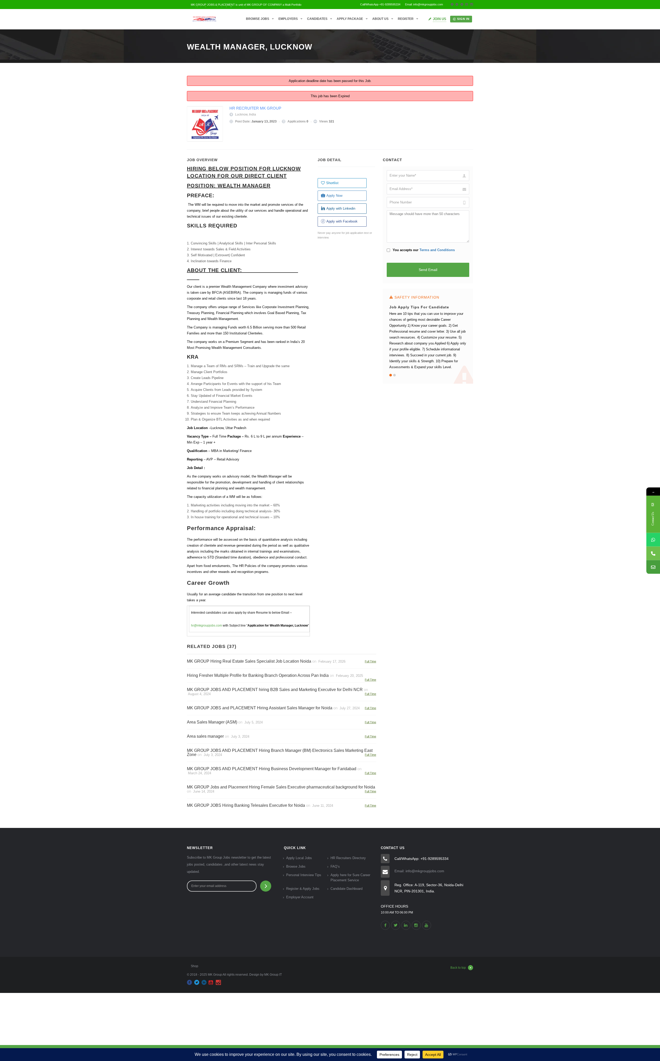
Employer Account (300, 897)
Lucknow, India (245, 114)
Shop (194, 966)
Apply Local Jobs (299, 858)
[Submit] (265, 886)
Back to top (458, 967)
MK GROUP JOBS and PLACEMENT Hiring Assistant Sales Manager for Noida (259, 708)
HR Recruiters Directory (348, 858)
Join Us (439, 19)
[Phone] (653, 553)
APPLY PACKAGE (350, 19)
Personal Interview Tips (303, 875)
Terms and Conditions (437, 250)
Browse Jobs (257, 19)
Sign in (463, 18)
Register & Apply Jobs (302, 889)
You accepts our (423, 250)
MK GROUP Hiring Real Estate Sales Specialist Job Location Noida (249, 661)
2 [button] (394, 375)
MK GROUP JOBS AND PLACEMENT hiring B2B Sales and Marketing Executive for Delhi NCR (275, 689)
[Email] (653, 567)
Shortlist (332, 183)
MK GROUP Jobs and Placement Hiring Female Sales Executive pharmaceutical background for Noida (281, 787)
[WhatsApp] (653, 539)
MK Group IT (273, 974)
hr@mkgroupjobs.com (206, 625)
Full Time (370, 661)
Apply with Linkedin (340, 208)
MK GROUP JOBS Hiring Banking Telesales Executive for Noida (246, 805)
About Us (380, 19)
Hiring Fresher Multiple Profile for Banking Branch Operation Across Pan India (258, 675)
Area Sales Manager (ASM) (212, 722)
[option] (428, 333)
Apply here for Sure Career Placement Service (350, 877)
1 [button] (390, 375)
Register (406, 19)
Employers (288, 19)
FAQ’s (335, 866)
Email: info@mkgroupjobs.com (419, 871)
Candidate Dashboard (346, 889)
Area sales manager (205, 736)
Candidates (317, 19)
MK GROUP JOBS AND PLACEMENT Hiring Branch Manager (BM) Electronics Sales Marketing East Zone (280, 752)
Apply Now (334, 196)
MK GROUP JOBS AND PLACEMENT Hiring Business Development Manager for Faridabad (271, 769)
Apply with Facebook (342, 221)
